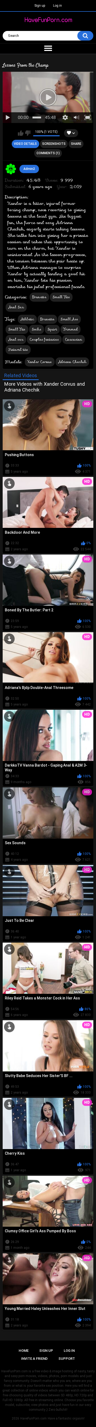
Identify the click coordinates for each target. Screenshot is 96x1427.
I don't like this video (27, 133)
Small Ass (69, 319)
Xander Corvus (39, 361)
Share (76, 144)
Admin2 (29, 169)
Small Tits (61, 297)
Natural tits (18, 349)
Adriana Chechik (72, 361)
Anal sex (15, 339)
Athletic (27, 319)
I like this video (20, 133)
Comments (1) (48, 153)
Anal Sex (16, 307)
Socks (37, 329)
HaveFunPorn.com (33, 1418)
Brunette (39, 297)
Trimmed (70, 329)
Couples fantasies (44, 339)
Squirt (52, 329)
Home (24, 1351)
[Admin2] (11, 169)
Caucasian (73, 339)
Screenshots (54, 144)
